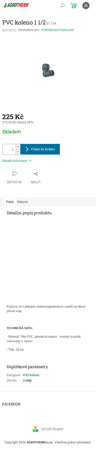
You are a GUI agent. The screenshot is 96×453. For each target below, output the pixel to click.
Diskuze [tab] (22, 202)
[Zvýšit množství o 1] (18, 146)
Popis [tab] (10, 202)
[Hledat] (62, 5)
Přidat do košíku (43, 149)
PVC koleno (31, 375)
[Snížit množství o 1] (18, 151)
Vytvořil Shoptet (52, 429)
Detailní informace (14, 161)
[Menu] (85, 5)
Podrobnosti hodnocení (57, 30)
